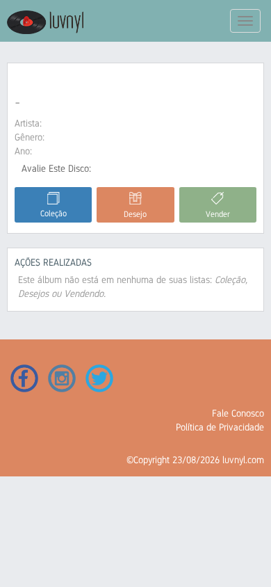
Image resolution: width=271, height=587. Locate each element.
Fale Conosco (238, 413)
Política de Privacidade (220, 427)
